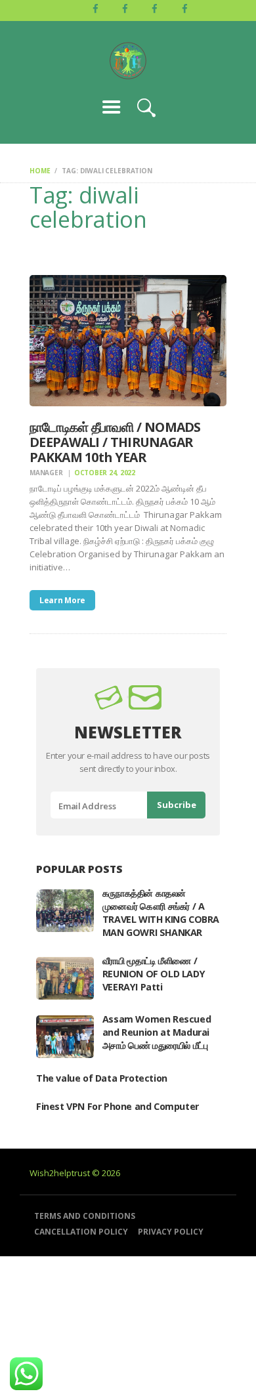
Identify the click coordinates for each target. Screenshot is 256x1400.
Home (40, 170)
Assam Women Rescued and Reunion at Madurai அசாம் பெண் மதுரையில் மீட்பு (156, 1032)
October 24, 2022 (104, 472)
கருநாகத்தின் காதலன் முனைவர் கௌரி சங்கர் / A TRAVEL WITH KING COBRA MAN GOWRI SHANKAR (160, 913)
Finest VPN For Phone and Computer (117, 1106)
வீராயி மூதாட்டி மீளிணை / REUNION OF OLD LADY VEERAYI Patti (153, 973)
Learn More (62, 600)
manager (47, 472)
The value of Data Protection (101, 1078)
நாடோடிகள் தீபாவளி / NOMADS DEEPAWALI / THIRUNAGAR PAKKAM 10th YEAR (115, 442)
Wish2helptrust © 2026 (75, 1173)
